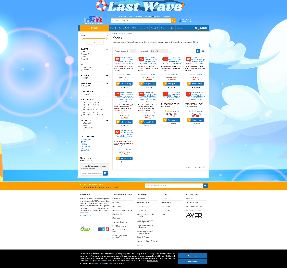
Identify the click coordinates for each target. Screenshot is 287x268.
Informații (138, 16)
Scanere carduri (86, 139)
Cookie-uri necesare (89, 263)
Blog (163, 214)
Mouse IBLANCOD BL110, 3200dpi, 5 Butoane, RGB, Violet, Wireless (195, 68)
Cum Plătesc (141, 206)
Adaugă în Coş (125, 84)
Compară (125, 87)
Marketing (120, 263)
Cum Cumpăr (141, 210)
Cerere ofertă (124, 28)
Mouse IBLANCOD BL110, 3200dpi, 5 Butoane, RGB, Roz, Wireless (171, 68)
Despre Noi (141, 198)
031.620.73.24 (128, 16)
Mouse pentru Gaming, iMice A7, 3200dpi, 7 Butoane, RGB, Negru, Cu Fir (123, 143)
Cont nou (195, 21)
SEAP (134, 28)
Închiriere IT (144, 28)
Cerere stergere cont (193, 210)
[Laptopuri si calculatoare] (94, 223)
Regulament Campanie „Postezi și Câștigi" (145, 232)
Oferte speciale (167, 202)
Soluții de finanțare (167, 28)
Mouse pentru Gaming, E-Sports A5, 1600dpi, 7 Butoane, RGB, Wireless (171, 104)
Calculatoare (116, 198)
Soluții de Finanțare (144, 237)
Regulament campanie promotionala (145, 226)
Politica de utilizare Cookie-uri (147, 241)
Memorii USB (85, 146)
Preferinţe (102, 263)
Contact (180, 28)
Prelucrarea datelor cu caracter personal (145, 221)
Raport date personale (194, 206)
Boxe (82, 148)
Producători (166, 198)
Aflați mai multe (152, 261)
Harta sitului (166, 206)
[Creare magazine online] (194, 215)
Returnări (189, 198)
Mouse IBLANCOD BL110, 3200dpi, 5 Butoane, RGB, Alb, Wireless (124, 68)
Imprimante (116, 206)
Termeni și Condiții (192, 202)
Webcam (84, 143)
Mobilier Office (117, 214)
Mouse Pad (85, 150)
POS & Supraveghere (119, 226)
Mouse (83, 141)
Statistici (111, 263)
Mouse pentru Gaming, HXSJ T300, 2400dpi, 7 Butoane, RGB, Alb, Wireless (195, 104)
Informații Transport (144, 202)
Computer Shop (85, 215)
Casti (82, 152)
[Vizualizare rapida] (131, 62)
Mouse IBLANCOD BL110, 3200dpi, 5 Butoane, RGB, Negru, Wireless (148, 68)
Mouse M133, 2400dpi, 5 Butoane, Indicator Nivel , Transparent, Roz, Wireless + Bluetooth (123, 107)
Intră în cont (186, 21)
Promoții (113, 28)
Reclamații (147, 16)
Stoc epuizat (166, 210)
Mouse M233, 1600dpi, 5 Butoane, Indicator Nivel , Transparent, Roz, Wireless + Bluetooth (147, 107)
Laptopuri (115, 202)
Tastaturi (84, 145)
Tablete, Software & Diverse (122, 210)
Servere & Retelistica (119, 222)
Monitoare (116, 218)
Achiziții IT (154, 28)
